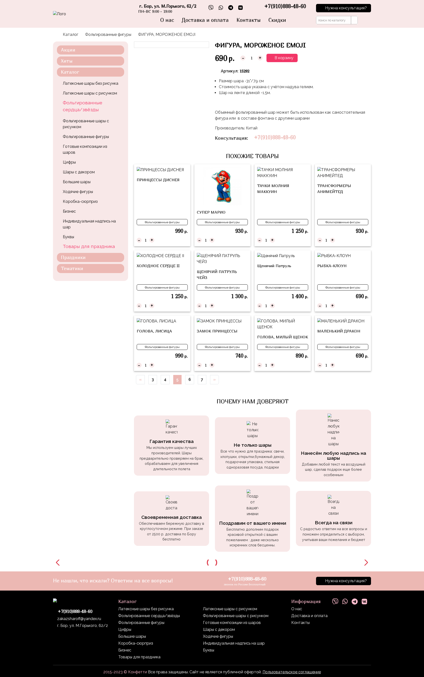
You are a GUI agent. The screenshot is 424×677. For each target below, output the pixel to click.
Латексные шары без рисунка (90, 83)
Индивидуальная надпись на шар (89, 224)
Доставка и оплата (205, 20)
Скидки (277, 20)
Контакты (249, 20)
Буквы (68, 237)
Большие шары (77, 182)
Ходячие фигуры (78, 191)
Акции (68, 50)
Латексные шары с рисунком (90, 93)
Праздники (73, 257)
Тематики (72, 268)
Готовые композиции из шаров (85, 149)
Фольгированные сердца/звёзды (82, 106)
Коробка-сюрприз (80, 201)
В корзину (283, 57)
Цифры (69, 162)
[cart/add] (184, 240)
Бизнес (69, 211)
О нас (167, 20)
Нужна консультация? (346, 8)
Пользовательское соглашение (292, 672)
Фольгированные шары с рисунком (86, 124)
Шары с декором (79, 172)
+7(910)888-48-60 (275, 137)
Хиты (67, 61)
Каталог (70, 34)
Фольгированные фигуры (108, 34)
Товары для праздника (89, 246)
